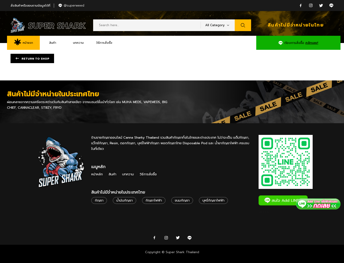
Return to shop (35, 59)
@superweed (74, 5)
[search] (243, 25)
